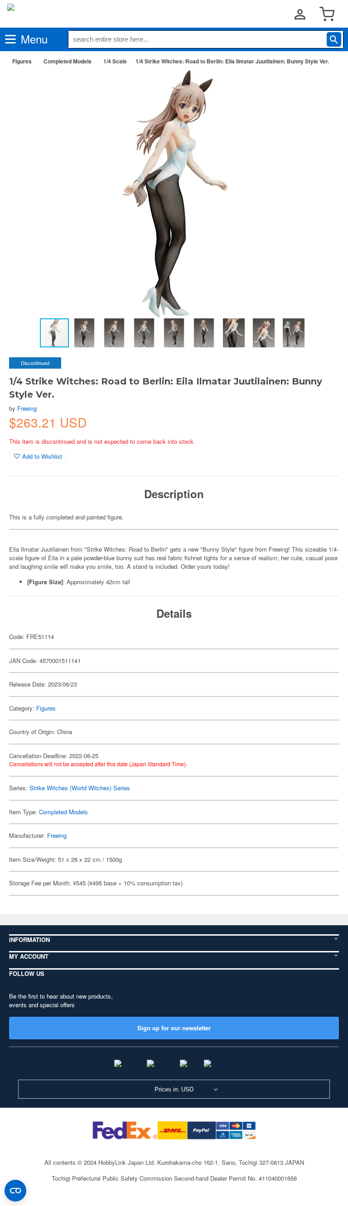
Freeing (27, 408)
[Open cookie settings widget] (15, 1190)
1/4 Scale (115, 61)
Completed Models (68, 61)
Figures (22, 61)
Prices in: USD (174, 1089)
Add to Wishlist (42, 456)
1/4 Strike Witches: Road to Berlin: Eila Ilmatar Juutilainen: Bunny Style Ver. (232, 61)
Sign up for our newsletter (174, 1027)
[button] (322, 86)
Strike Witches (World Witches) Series (79, 787)
